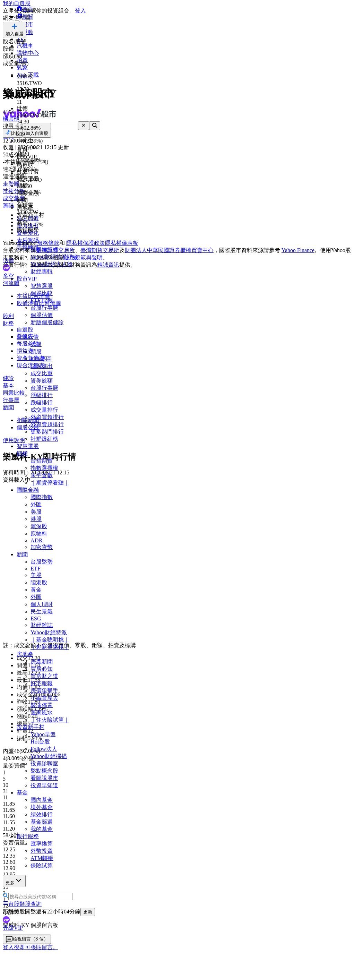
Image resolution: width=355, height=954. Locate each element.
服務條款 (48, 243)
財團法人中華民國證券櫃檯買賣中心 (169, 250)
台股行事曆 (44, 308)
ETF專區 (41, 359)
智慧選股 (42, 286)
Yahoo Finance (298, 250)
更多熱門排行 (47, 432)
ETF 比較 (42, 300)
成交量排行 (44, 410)
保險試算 (42, 865)
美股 (36, 512)
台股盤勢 (42, 562)
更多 (10, 882)
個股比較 (42, 293)
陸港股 (39, 582)
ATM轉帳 (42, 858)
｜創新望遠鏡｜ (50, 647)
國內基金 (42, 800)
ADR (37, 540)
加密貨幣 (42, 547)
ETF (36, 568)
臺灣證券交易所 (55, 250)
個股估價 (42, 315)
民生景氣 (42, 611)
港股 (36, 519)
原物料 (39, 533)
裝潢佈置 (42, 705)
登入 (80, 11)
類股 (36, 351)
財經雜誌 (42, 625)
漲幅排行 (42, 395)
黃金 (36, 590)
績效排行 (42, 814)
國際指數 (42, 497)
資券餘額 (42, 381)
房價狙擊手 (44, 691)
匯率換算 (42, 843)
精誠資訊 (108, 265)
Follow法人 (44, 749)
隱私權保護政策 (85, 243)
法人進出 (42, 366)
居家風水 (42, 712)
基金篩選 (42, 822)
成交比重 (42, 373)
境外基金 (42, 807)
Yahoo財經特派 (49, 632)
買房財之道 (44, 676)
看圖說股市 (44, 778)
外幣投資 (42, 851)
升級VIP (13, 928)
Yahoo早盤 (43, 734)
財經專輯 (42, 271)
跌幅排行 (42, 402)
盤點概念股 (44, 771)
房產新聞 (42, 661)
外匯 (36, 504)
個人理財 (42, 604)
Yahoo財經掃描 (49, 756)
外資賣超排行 (47, 424)
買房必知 (42, 669)
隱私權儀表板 (121, 243)
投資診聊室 (44, 763)
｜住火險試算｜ (50, 720)
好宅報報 (42, 683)
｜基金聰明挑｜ (50, 640)
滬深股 (39, 526)
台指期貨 (42, 461)
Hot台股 (40, 742)
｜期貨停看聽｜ (50, 482)
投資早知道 (44, 785)
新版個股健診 (47, 322)
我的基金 (42, 829)
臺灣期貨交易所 (99, 250)
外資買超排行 (47, 417)
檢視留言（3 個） (30, 939)
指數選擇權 (44, 468)
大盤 (36, 344)
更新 (87, 911)
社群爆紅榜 (44, 439)
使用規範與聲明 (83, 257)
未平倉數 (42, 475)
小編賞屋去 (44, 698)
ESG (36, 618)
